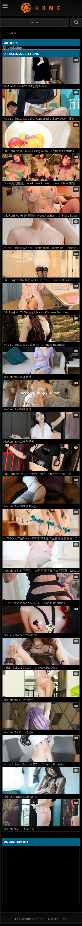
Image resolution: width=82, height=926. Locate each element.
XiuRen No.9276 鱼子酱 (18, 441)
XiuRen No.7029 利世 (17, 409)
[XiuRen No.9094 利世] (41, 360)
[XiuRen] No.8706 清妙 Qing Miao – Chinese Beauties (38, 151)
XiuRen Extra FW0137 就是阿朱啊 (25, 86)
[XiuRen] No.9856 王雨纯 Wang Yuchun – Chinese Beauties (41, 215)
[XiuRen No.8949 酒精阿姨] (41, 490)
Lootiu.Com (41, 7)
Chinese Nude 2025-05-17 (20, 797)
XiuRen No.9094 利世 (17, 377)
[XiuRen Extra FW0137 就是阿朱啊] (41, 70)
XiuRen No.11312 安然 (18, 732)
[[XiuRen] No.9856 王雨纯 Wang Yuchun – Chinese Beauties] (41, 199)
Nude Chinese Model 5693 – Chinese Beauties (34, 603)
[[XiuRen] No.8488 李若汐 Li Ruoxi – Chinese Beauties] (41, 264)
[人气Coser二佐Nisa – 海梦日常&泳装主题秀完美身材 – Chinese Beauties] (41, 522)
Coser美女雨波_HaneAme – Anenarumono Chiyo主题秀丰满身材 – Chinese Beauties (41, 183)
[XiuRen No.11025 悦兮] (41, 683)
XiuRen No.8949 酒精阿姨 (20, 506)
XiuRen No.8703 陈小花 (18, 829)
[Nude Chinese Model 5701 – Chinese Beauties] (41, 748)
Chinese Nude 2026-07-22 (20, 635)
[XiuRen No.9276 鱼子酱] (41, 425)
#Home (34, 22)
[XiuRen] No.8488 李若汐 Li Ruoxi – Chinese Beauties (38, 280)
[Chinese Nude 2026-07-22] (41, 619)
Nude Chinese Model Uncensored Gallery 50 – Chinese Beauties (41, 248)
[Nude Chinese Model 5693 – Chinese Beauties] (41, 586)
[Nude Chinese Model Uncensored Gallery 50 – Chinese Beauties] (41, 231)
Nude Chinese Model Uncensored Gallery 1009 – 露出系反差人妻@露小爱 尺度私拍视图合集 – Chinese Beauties (41, 119)
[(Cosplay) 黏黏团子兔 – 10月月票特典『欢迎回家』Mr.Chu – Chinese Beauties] (41, 554)
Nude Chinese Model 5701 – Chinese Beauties (34, 764)
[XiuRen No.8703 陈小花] (41, 812)
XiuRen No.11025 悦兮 (18, 700)
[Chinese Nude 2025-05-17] (41, 780)
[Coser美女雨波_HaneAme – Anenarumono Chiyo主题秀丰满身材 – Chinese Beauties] (41, 167)
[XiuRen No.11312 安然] (41, 716)
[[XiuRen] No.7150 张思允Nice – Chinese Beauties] (41, 296)
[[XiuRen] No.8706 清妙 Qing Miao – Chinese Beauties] (41, 134)
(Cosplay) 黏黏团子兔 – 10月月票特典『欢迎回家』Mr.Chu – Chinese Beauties (41, 571)
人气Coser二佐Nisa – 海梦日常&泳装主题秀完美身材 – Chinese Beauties (41, 538)
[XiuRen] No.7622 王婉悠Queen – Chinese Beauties (37, 474)
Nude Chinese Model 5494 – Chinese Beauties (34, 345)
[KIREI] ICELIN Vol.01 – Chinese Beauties (30, 667)
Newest (11, 33)
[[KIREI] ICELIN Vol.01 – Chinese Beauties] (41, 651)
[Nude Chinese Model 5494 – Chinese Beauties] (41, 328)
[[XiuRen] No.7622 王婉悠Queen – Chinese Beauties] (41, 457)
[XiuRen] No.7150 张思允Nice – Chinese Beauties (35, 312)
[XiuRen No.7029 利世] (41, 393)
